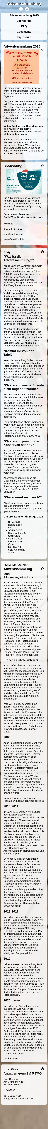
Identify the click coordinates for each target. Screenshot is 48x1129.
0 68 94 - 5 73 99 (12, 228)
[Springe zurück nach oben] (42, 50)
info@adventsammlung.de (18, 1098)
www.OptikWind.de (13, 239)
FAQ (24, 26)
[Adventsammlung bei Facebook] (26, 9)
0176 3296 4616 (31, 435)
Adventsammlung (24, 3)
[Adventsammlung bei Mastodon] (21, 9)
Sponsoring (24, 20)
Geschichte (24, 31)
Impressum (24, 37)
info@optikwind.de (13, 234)
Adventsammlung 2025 (24, 15)
